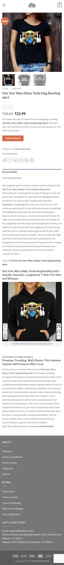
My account (8, 491)
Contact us (7, 468)
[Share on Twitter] (15, 160)
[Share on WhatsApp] (5, 160)
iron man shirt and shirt (42, 426)
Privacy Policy (9, 462)
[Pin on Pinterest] (26, 160)
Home (5, 88)
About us (6, 451)
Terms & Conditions (12, 456)
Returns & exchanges (12, 508)
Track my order (10, 497)
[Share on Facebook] (10, 160)
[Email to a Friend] (21, 160)
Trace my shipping (11, 502)
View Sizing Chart (11, 514)
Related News (9, 172)
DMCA (6, 474)
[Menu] (4, 5)
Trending (16, 88)
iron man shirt (11, 154)
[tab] (32, 172)
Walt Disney (26, 149)
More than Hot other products (17, 356)
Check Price (13, 138)
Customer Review (11, 178)
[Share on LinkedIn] (31, 160)
